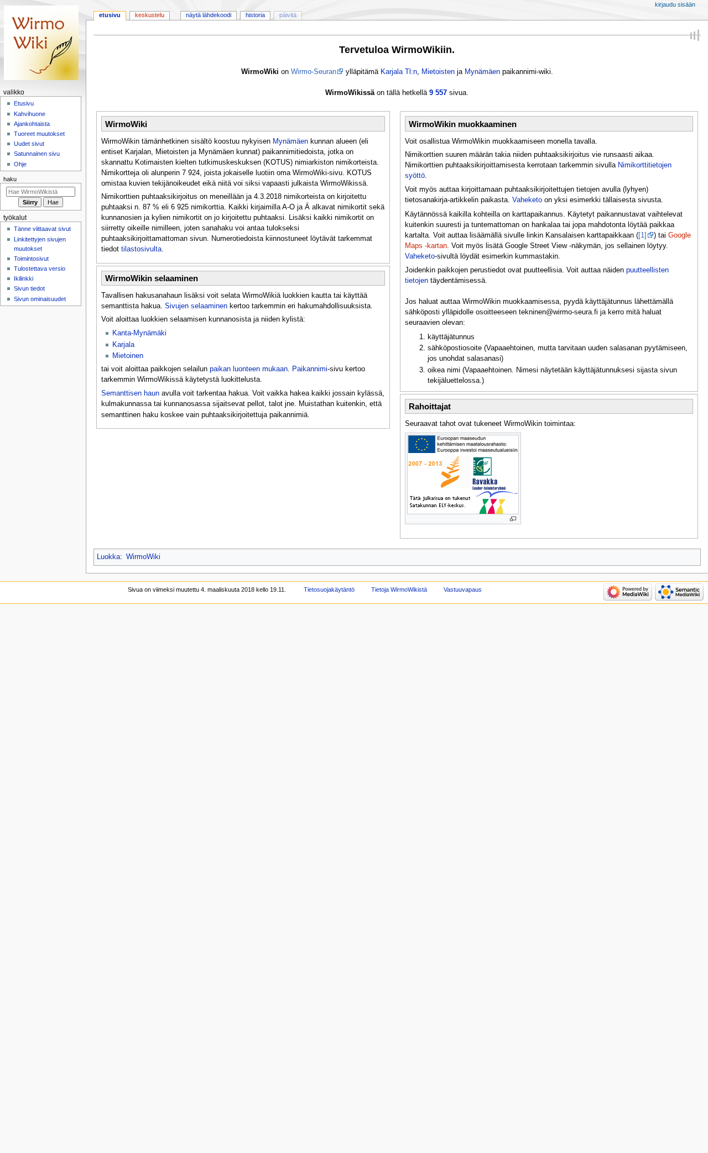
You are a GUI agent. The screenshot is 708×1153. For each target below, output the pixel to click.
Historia (255, 15)
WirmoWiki (143, 557)
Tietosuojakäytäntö (329, 589)
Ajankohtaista (32, 123)
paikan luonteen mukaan (249, 369)
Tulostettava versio (39, 268)
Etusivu (110, 15)
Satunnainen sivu (37, 153)
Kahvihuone (29, 113)
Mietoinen (127, 356)
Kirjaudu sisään (675, 4)
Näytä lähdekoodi (208, 15)
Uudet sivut (29, 143)
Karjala (123, 345)
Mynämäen (482, 72)
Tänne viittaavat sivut (42, 228)
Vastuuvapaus (463, 589)
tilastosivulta (141, 249)
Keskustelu (149, 15)
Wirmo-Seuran (313, 72)
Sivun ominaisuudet (40, 299)
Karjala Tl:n (399, 72)
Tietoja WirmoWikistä (399, 589)
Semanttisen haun (130, 393)
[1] (642, 235)
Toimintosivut (31, 258)
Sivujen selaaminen (196, 306)
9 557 (438, 93)
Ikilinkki (23, 278)
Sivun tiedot (29, 288)
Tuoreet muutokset (39, 133)
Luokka (108, 557)
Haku (10, 179)
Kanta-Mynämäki (139, 333)
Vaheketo (527, 200)
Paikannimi (309, 369)
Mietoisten (438, 72)
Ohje (20, 164)
